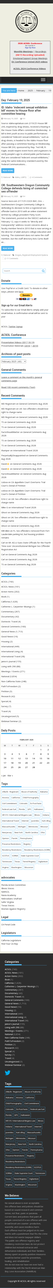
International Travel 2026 (25, 450)
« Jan (3, 775)
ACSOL (4, 581)
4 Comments (37, 177)
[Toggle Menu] (43, 79)
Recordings (40, 51)
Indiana (46, 815)
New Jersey (7, 832)
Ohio (43, 832)
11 (12, 758)
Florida (22, 809)
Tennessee (7, 861)
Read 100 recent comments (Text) (18, 387)
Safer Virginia (7, 902)
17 (5, 762)
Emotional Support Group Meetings (30, 58)
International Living (10, 651)
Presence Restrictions (11, 844)
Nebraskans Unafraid (11, 898)
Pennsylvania (26, 838)
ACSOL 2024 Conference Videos (29, 68)
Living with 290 (8, 666)
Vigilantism (43, 861)
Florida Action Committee (13, 884)
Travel (4, 711)
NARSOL (5, 891)
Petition (5, 691)
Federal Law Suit (9, 809)
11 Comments (12, 258)
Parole (14, 838)
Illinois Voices (7, 888)
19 (19, 762)
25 (12, 767)
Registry (27, 844)
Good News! (7, 636)
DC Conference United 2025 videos (29, 61)
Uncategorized (8, 716)
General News (8, 631)
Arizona (5, 797)
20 (26, 762)
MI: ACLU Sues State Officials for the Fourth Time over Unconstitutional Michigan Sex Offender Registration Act (26, 546)
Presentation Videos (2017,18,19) (17, 342)
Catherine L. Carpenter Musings (16, 606)
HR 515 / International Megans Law (17, 815)
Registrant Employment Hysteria (35, 255)
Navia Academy (8, 895)
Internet (25, 820)
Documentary (7, 616)
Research (5, 696)
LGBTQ (23, 177)
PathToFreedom (9, 686)
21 (33, 762)
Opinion (5, 838)
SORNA (15, 855)
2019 (34, 345)
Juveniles (35, 820)
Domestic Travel (9, 621)
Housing (5, 641)
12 (19, 758)
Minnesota (33, 826)
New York (19, 832)
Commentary (7, 611)
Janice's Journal (8, 661)
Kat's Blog (46, 820)
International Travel (10, 656)
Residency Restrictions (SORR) (37, 850)
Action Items (7, 591)
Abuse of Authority (29, 791)
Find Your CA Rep (9, 943)
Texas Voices (7, 905)
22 (41, 762)
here (21, 291)
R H (23, 118)
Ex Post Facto (35, 803)
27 (26, 767)
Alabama (44, 791)
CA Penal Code (8, 924)
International (7, 646)
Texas (17, 861)
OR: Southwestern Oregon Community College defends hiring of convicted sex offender (25, 188)
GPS (29, 809)
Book (3, 596)
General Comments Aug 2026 (33, 403)
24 (5, 767)
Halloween (38, 809)
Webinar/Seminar (9, 721)
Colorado (23, 803)
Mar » (10, 775)
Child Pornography (31, 797)
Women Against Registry (13, 908)
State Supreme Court (30, 855)
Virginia (5, 867)
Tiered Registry (29, 861)
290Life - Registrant (10, 791)
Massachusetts (8, 826)
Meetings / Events (10, 671)
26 (19, 767)
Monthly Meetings (23, 51)
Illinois (37, 815)
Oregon (18, 255)
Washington (16, 867)
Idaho (17, 177)
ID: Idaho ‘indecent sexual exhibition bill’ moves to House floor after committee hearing (24, 110)
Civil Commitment (9, 803)
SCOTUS (5, 855)
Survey (4, 706)
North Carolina (31, 832)
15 (41, 758)
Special (4, 701)
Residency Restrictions (11, 850)
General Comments (10, 626)
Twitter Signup (15, 326)
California (5, 601)
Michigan (22, 826)
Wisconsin (28, 867)
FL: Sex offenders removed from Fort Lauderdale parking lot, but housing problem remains (25, 534)
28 (33, 767)
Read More (8, 171)
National (7, 177)
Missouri (44, 826)
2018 (27, 345)
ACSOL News (7, 586)
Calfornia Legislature (11, 940)
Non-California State (11, 681)
